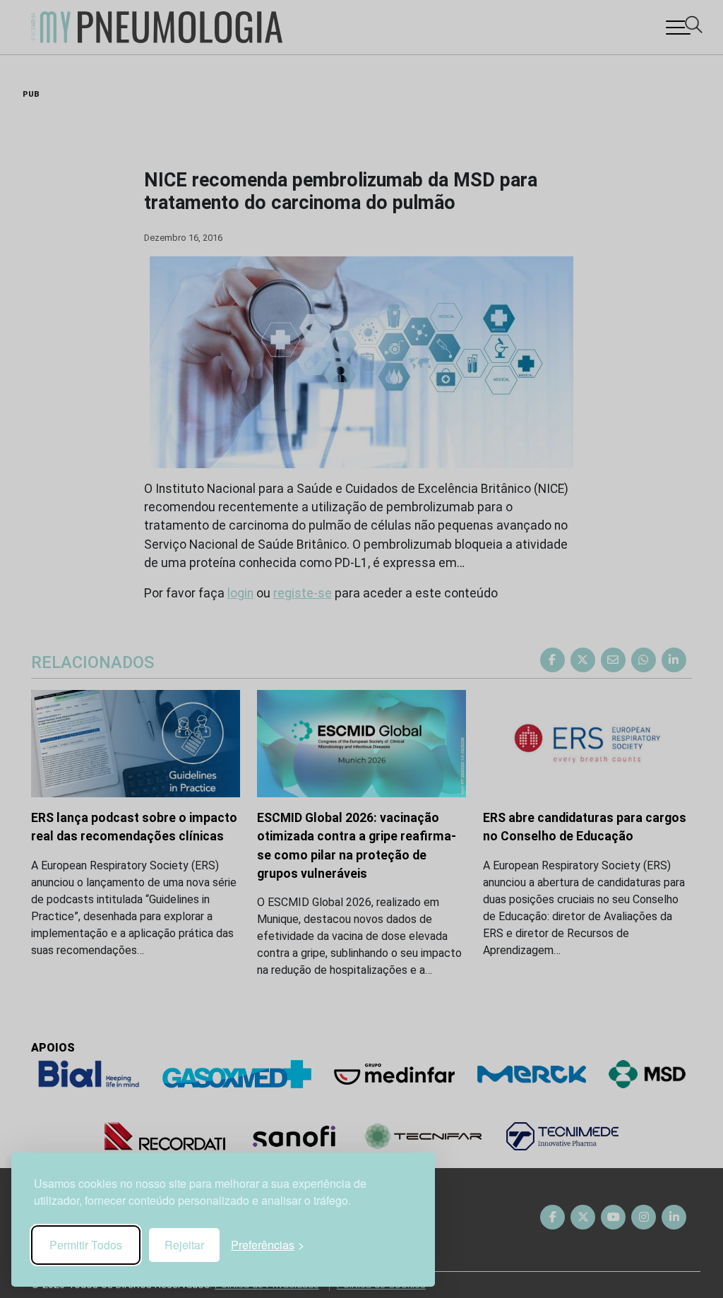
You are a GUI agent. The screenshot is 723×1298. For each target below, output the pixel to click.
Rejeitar (184, 1245)
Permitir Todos (85, 1245)
